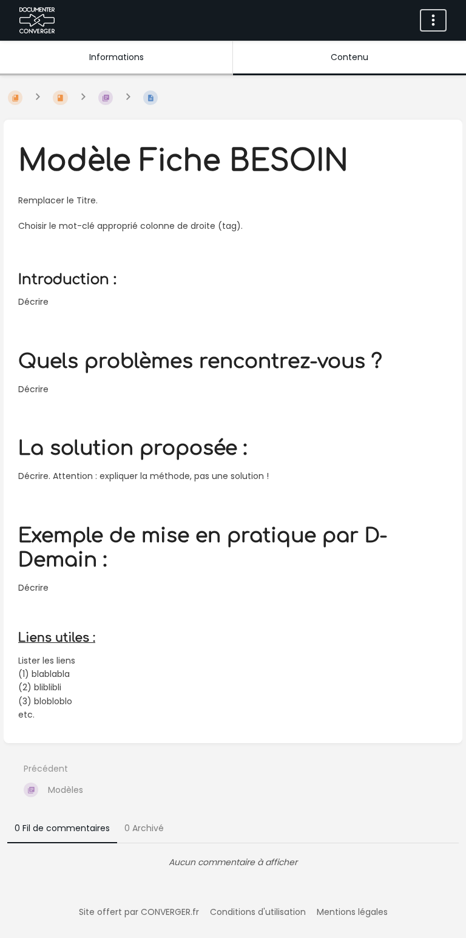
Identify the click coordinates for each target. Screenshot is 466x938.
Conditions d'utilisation (258, 912)
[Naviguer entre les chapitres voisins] (83, 98)
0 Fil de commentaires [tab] (62, 828)
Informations (116, 57)
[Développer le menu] (433, 20)
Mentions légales (352, 912)
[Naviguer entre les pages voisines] (128, 98)
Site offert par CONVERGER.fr (139, 912)
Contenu (349, 57)
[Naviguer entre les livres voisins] (38, 98)
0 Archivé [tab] (144, 828)
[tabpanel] (233, 862)
